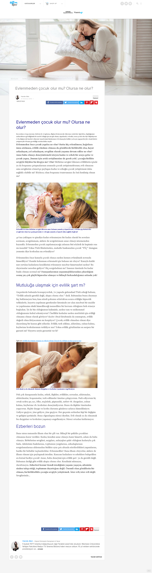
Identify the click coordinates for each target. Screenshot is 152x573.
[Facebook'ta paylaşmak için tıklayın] (54, 102)
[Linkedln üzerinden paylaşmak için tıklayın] (81, 102)
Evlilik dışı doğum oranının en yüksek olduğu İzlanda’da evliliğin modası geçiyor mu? (51, 341)
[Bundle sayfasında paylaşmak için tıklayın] (96, 103)
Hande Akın (25, 96)
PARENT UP (26, 78)
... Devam (39, 549)
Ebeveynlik (14, 78)
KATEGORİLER (30, 3)
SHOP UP (53, 3)
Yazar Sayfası (96, 557)
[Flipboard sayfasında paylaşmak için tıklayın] (92, 102)
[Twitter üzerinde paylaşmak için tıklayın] (71, 102)
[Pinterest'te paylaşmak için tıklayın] (87, 102)
